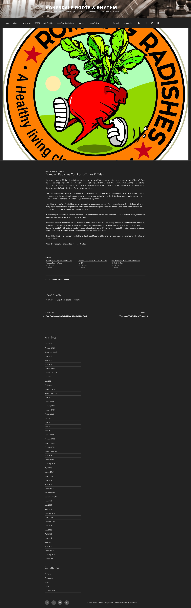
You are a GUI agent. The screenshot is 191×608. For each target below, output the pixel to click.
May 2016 (48, 530)
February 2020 (50, 464)
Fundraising (49, 578)
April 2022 (48, 431)
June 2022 (48, 422)
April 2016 (48, 534)
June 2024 (48, 377)
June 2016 (48, 526)
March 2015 (49, 550)
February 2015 (50, 555)
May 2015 (48, 542)
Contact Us (128, 23)
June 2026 (48, 344)
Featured (53, 280)
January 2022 (49, 443)
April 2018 (48, 484)
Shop (15, 23)
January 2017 (49, 517)
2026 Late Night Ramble (44, 23)
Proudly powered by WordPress (126, 602)
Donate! (116, 23)
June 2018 (48, 480)
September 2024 (51, 373)
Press (66, 280)
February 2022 (50, 439)
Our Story (82, 23)
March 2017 (49, 509)
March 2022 (49, 435)
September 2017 (51, 497)
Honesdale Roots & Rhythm (81, 7)
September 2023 (51, 393)
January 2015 (49, 559)
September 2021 (51, 451)
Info (106, 23)
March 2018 (49, 488)
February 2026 (50, 348)
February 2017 (50, 513)
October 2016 (50, 522)
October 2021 (50, 447)
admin (62, 171)
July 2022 (48, 418)
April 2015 (48, 546)
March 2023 (49, 402)
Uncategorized (50, 590)
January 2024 (50, 389)
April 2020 (48, 455)
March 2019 (49, 472)
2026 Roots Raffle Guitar (65, 23)
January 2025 (50, 368)
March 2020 (49, 459)
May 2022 (48, 426)
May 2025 (48, 360)
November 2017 (50, 493)
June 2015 (48, 538)
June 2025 (48, 356)
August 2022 (49, 414)
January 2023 (50, 410)
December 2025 (51, 352)
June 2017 (48, 501)
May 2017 (48, 505)
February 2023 (50, 406)
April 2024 (48, 385)
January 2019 (49, 476)
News (7, 23)
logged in (60, 300)
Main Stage (27, 23)
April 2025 (48, 364)
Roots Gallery (94, 23)
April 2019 (48, 468)
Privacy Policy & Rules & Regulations (100, 602)
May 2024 (48, 381)
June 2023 (48, 397)
